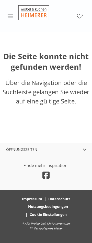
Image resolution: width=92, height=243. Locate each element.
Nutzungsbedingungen (48, 206)
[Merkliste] (80, 16)
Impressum (32, 198)
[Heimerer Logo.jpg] (33, 13)
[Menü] (10, 16)
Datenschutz (59, 198)
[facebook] (46, 175)
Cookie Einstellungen (48, 214)
